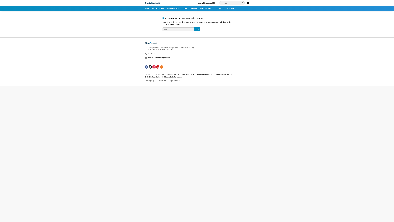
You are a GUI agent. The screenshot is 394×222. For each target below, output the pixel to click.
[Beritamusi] (152, 3)
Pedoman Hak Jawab (224, 74)
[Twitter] (150, 67)
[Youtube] (157, 67)
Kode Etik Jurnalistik (152, 77)
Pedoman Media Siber (204, 74)
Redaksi (161, 74)
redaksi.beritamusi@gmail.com (159, 58)
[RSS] (161, 67)
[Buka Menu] (248, 3)
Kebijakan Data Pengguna (172, 77)
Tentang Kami (150, 74)
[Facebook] (146, 67)
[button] (243, 3)
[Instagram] (154, 67)
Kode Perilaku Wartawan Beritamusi (180, 74)
